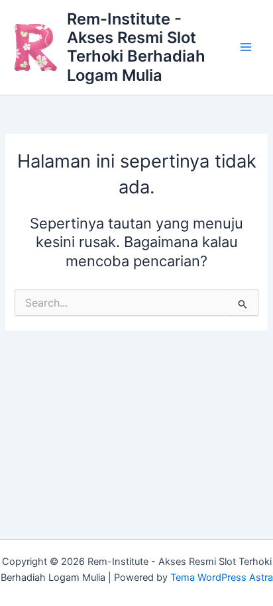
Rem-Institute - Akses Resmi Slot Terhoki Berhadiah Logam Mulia (136, 47)
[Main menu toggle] (246, 48)
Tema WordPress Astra (221, 577)
